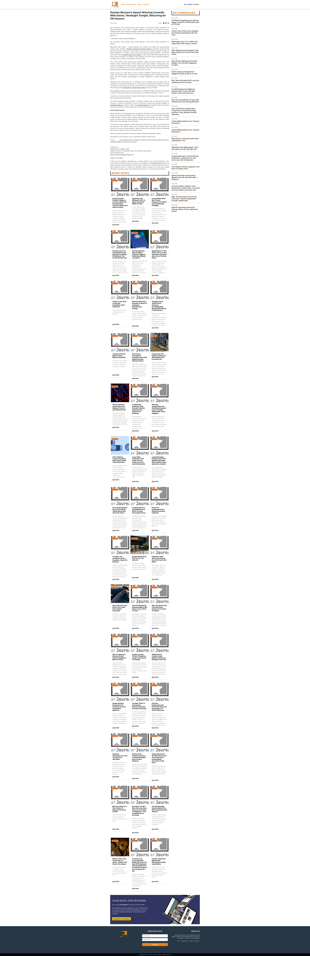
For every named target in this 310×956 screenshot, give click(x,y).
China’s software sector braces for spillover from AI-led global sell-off (119, 407)
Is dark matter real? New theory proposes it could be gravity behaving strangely (159, 202)
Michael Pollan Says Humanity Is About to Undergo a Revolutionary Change (139, 305)
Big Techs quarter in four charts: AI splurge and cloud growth (119, 809)
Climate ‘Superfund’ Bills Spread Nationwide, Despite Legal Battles (159, 861)
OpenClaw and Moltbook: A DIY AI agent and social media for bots (138, 201)
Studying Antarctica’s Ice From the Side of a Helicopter (119, 756)
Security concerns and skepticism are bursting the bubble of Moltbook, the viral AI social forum (119, 254)
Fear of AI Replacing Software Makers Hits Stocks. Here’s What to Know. (139, 608)
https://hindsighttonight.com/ (125, 155)
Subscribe (155, 944)
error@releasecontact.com (158, 163)
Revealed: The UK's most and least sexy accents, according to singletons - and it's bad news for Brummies (139, 811)
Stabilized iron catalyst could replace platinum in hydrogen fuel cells (159, 657)
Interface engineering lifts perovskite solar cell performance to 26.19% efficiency (159, 706)
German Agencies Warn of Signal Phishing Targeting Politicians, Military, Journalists (139, 254)
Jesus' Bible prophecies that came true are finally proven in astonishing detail (138, 460)
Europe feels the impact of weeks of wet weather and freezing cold (159, 356)
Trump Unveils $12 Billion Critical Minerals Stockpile (119, 355)
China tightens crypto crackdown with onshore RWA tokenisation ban (119, 459)
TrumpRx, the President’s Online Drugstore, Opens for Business (119, 559)
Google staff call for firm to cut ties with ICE (139, 558)
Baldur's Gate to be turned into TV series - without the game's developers (119, 861)
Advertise (196, 941)
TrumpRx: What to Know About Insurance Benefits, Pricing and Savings (139, 705)
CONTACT (146, 4)
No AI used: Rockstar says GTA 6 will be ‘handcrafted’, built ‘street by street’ (119, 510)
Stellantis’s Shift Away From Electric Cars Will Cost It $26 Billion (159, 559)
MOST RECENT (131, 4)
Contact (191, 941)
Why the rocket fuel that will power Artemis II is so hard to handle (159, 608)
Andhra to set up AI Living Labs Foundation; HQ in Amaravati (119, 304)
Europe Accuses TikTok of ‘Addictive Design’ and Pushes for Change (139, 657)
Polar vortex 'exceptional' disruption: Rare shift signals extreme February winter (139, 357)
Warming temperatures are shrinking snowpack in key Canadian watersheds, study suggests (159, 409)
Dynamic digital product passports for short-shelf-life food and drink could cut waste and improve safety (120, 203)
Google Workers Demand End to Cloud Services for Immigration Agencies (119, 706)
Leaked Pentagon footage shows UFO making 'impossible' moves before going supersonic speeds (159, 460)
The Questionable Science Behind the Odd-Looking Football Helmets (159, 809)
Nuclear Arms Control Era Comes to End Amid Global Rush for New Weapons (139, 757)
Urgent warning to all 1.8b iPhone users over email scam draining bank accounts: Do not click (159, 758)
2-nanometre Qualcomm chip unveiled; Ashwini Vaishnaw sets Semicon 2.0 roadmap (138, 409)
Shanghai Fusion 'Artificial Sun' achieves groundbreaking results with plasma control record (159, 306)
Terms (178, 941)
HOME (123, 4)
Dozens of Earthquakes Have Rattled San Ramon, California (158, 510)
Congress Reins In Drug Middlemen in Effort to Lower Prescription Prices (139, 510)
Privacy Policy (184, 941)
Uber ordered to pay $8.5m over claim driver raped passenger (119, 608)
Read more (115, 224)
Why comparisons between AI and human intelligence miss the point (119, 657)
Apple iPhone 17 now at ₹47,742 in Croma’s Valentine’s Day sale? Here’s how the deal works (159, 254)
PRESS (140, 4)
